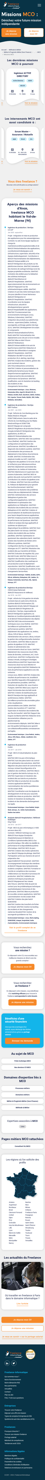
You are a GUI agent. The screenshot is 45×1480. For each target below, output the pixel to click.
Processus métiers (22, 1088)
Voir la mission (31, 103)
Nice (27, 1205)
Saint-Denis (29, 1223)
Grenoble (12, 1223)
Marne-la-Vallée (14, 1233)
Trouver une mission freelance (16, 1434)
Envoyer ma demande (22, 1041)
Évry (10, 1220)
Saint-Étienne (30, 1225)
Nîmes (27, 1207)
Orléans (28, 1210)
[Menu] (39, 5)
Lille (10, 1228)
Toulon (27, 1230)
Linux (22, 1126)
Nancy (11, 1243)
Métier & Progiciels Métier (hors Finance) (17, 52)
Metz (11, 1238)
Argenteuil (12, 1205)
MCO (39, 52)
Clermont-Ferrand (15, 1212)
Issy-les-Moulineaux (16, 1225)
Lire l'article (22, 1303)
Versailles (28, 1240)
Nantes (28, 1202)
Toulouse (28, 1233)
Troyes (27, 1238)
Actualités (8, 1389)
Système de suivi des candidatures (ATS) (19, 1419)
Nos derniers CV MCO (22, 1067)
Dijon (11, 1218)
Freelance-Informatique (22, 1475)
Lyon (10, 1230)
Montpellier (13, 1240)
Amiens (11, 1202)
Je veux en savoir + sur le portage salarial (22, 1337)
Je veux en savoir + (22, 189)
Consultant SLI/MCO (22, 1146)
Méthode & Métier (15, 50)
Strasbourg (29, 1228)
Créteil (11, 1215)
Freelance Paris (31, 1212)
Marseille (12, 1235)
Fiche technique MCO (22, 1061)
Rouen (27, 1220)
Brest (11, 1210)
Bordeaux (12, 1207)
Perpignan (29, 1215)
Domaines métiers (23, 1095)
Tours (27, 1235)
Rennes (28, 1218)
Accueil (3, 50)
